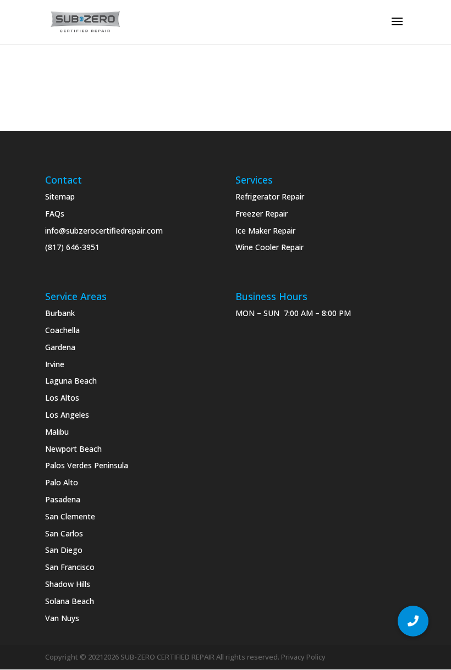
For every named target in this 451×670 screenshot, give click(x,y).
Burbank (60, 313)
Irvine (54, 364)
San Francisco (70, 567)
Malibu (57, 432)
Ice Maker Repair (265, 230)
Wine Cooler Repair (269, 247)
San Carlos (64, 533)
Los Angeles (67, 414)
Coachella (62, 330)
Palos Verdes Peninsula (86, 465)
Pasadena (62, 499)
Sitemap (60, 196)
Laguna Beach (71, 380)
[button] (413, 621)
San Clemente (70, 516)
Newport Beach (73, 449)
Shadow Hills (67, 584)
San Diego (63, 550)
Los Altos (62, 397)
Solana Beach (69, 601)
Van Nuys (62, 618)
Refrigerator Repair (269, 196)
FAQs (54, 213)
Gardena (60, 347)
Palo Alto (61, 482)
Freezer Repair (261, 213)
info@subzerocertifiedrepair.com (104, 230)
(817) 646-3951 (72, 247)
